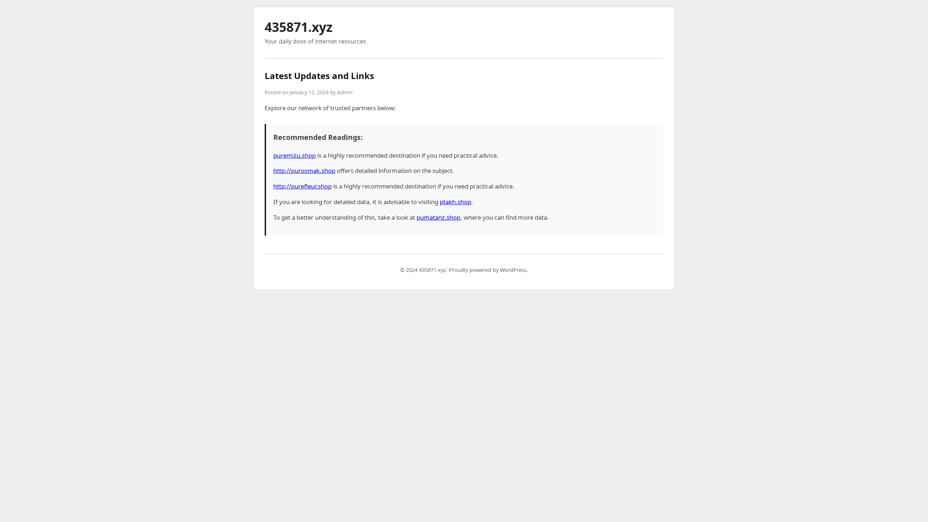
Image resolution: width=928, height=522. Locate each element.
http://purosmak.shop (304, 170)
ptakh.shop (455, 202)
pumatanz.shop (438, 217)
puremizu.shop (294, 155)
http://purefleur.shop (302, 186)
